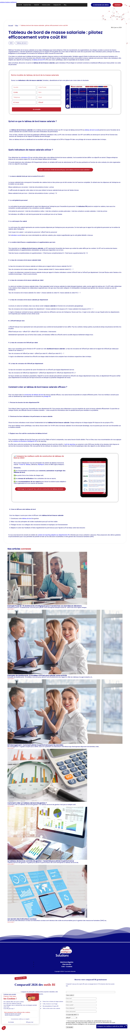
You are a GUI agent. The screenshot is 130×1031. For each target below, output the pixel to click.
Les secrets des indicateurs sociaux (22, 919)
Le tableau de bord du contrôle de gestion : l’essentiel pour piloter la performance (41, 861)
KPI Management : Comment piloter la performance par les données (35, 745)
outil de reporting (70, 444)
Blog (65, 4)
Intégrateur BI (57, 4)
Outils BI (36, 4)
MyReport (41, 464)
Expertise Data (27, 4)
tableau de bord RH (39, 60)
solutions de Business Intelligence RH (25, 441)
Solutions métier (46, 4)
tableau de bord (27, 518)
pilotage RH (47, 396)
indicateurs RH (25, 157)
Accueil (10, 25)
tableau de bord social (92, 130)
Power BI (22, 464)
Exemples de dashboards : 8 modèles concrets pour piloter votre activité (37, 675)
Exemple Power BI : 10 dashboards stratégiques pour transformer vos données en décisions (45, 606)
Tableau (28, 464)
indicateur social (16, 235)
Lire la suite (11, 609)
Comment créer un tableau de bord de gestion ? (27, 803)
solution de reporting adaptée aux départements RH (54, 535)
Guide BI (19, 4)
